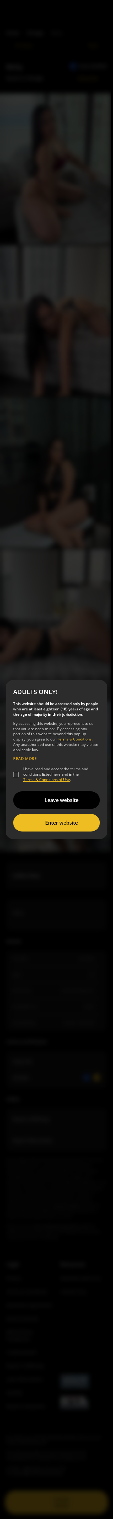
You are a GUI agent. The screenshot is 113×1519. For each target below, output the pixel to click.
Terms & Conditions (74, 739)
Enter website (61, 822)
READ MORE (25, 758)
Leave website (61, 800)
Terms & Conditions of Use (46, 779)
